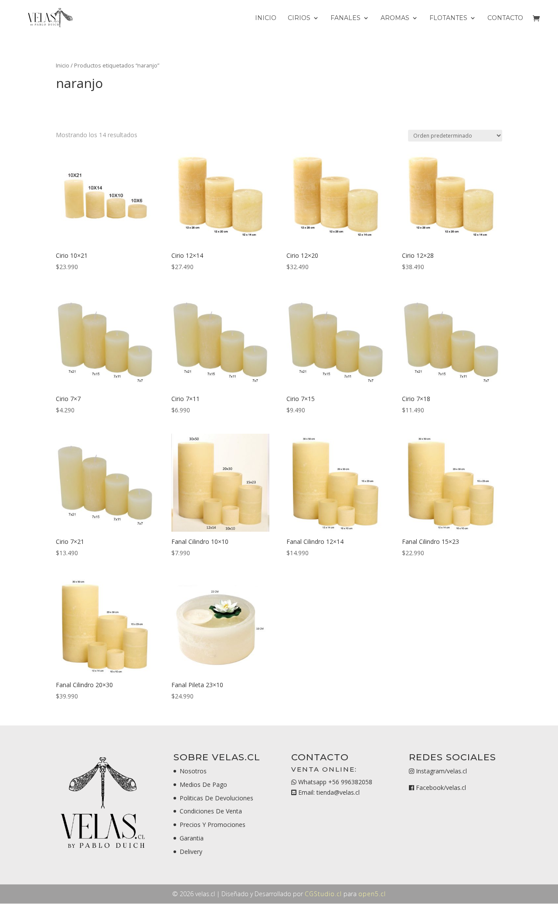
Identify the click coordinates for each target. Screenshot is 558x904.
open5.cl (372, 894)
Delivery (191, 851)
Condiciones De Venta (211, 811)
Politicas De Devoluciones (216, 798)
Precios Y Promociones (212, 824)
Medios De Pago (203, 784)
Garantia (192, 838)
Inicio (265, 18)
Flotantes (448, 18)
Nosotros (193, 771)
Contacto (505, 18)
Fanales (345, 18)
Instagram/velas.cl (441, 771)
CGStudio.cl (323, 894)
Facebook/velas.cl (441, 787)
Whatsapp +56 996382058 (334, 782)
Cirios (299, 18)
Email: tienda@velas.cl (328, 792)
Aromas (395, 18)
